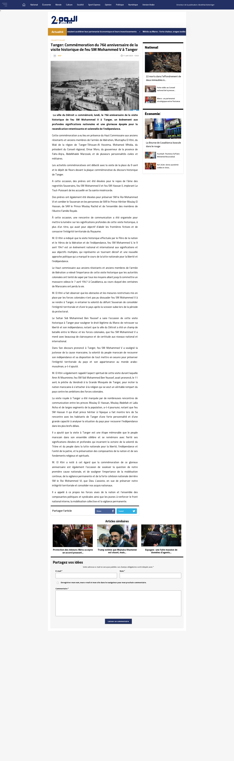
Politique (120, 5)
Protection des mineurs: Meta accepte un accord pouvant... (73, 551)
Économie (46, 5)
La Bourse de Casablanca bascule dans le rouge (163, 144)
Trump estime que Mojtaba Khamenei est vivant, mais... (117, 551)
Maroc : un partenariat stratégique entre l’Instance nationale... (168, 100)
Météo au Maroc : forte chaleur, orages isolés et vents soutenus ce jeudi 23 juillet (161, 32)
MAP (59, 56)
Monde (58, 5)
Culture (69, 5)
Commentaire (62, 588)
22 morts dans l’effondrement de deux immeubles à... (163, 78)
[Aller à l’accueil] (64, 20)
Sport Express (94, 5)
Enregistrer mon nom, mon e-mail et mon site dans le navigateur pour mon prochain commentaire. (104, 582)
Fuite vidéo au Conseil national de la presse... (166, 89)
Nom (122, 571)
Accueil (54, 40)
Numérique (133, 5)
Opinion (108, 5)
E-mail (59, 571)
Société (80, 5)
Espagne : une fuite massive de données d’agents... (161, 551)
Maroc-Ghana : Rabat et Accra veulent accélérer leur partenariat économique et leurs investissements (67, 32)
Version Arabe (148, 5)
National (34, 5)
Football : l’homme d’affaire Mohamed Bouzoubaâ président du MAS (168, 155)
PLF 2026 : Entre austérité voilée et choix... (167, 166)
